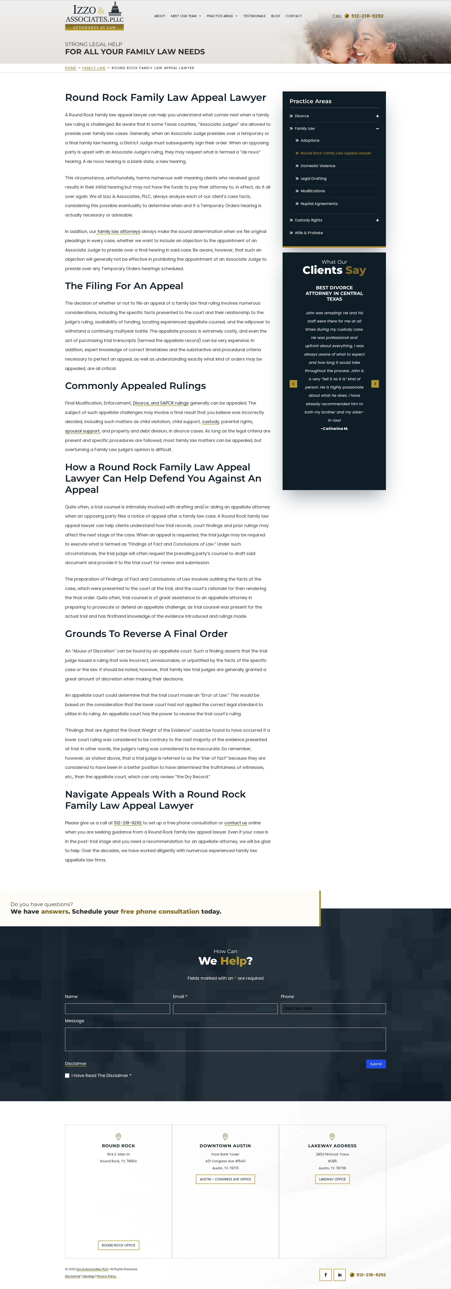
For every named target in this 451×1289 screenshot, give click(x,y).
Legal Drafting (314, 178)
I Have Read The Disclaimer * (102, 1075)
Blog (275, 16)
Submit (376, 1064)
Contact (294, 16)
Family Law (305, 128)
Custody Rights (308, 220)
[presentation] (293, 384)
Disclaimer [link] (72, 1276)
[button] (377, 116)
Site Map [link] (88, 1276)
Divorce (302, 116)
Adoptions (310, 140)
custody (210, 421)
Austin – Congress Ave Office (225, 1179)
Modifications (313, 191)
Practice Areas (220, 16)
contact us (235, 823)
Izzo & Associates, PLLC (92, 1269)
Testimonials (254, 16)
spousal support (82, 431)
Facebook (325, 1275)
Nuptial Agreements (319, 203)
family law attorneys (118, 231)
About (159, 16)
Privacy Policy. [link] (107, 1276)
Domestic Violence (318, 166)
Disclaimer (75, 1064)
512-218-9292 (367, 16)
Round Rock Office (118, 1245)
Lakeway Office (332, 1179)
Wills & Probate (309, 233)
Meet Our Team (184, 16)
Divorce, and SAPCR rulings (161, 403)
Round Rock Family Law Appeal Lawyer (336, 153)
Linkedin (340, 1275)
